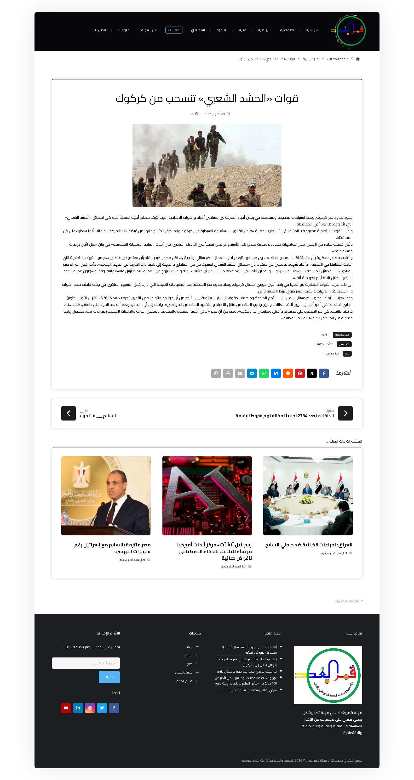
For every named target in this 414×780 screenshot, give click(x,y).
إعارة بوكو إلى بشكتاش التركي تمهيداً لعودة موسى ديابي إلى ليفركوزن (248, 662)
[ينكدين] (78, 708)
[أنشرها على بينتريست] (300, 373)
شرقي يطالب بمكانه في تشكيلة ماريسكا (251, 690)
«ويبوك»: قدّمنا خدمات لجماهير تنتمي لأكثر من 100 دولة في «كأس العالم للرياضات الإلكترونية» (245, 680)
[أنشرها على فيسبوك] (324, 373)
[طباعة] (228, 373)
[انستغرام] (90, 708)
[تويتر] (102, 708)
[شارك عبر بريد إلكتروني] (240, 373)
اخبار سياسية (332, 353)
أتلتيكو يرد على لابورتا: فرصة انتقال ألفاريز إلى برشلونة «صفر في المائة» (248, 650)
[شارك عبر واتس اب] (264, 373)
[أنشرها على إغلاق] (312, 373)
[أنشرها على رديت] (288, 373)
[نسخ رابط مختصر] (216, 373)
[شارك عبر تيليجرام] (252, 373)
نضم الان (109, 677)
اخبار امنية (341, 553)
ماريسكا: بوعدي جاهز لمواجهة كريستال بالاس (246, 671)
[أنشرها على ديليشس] (276, 373)
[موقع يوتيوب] (66, 708)
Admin (325, 334)
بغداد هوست (250, 760)
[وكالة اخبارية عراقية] (349, 31)
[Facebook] (114, 708)
